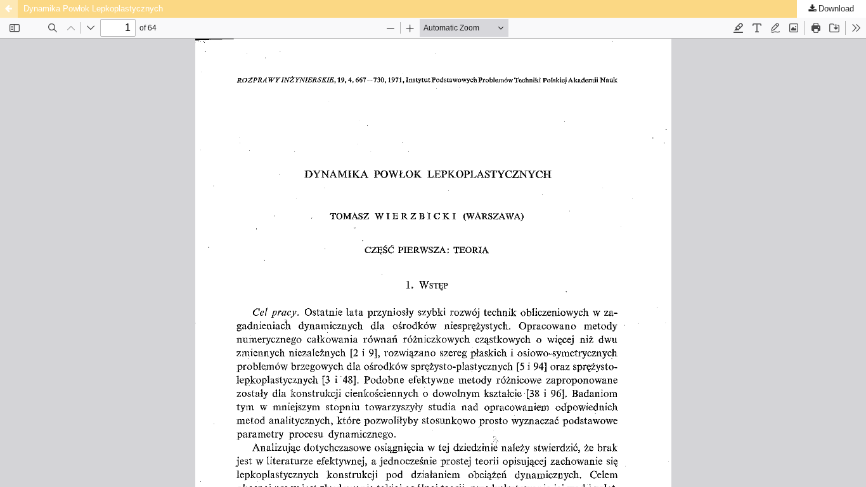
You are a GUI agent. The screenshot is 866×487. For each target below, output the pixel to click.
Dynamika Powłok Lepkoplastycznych (93, 8)
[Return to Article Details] (9, 9)
